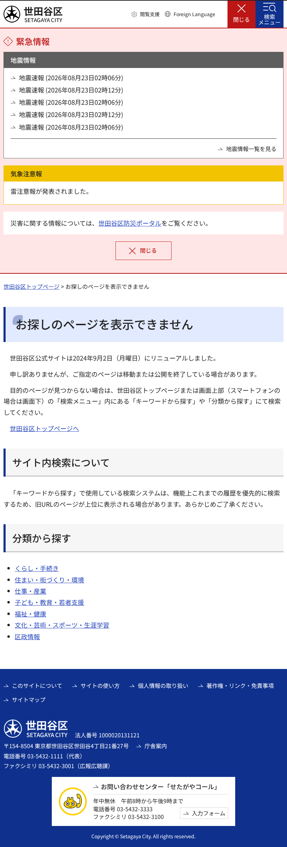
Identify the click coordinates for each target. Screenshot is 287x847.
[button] (146, 14)
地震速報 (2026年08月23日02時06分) (71, 77)
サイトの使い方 (100, 685)
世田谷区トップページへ (44, 428)
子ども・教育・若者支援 (49, 602)
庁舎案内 (156, 746)
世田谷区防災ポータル (129, 222)
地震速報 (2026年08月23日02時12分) (71, 90)
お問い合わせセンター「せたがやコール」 (160, 786)
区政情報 (27, 636)
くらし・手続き (37, 568)
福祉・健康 (30, 613)
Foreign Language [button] (194, 14)
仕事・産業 (30, 590)
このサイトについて (37, 685)
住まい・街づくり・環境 (49, 579)
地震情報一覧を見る (251, 148)
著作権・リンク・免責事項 (240, 685)
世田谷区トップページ (31, 286)
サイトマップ (29, 699)
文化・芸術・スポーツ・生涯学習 (62, 624)
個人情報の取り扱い (163, 685)
